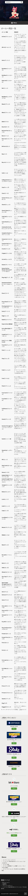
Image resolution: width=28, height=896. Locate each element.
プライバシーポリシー (7, 885)
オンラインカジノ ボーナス (9, 860)
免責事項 (4, 884)
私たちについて (5, 882)
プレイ (14, 728)
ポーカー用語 (6, 864)
